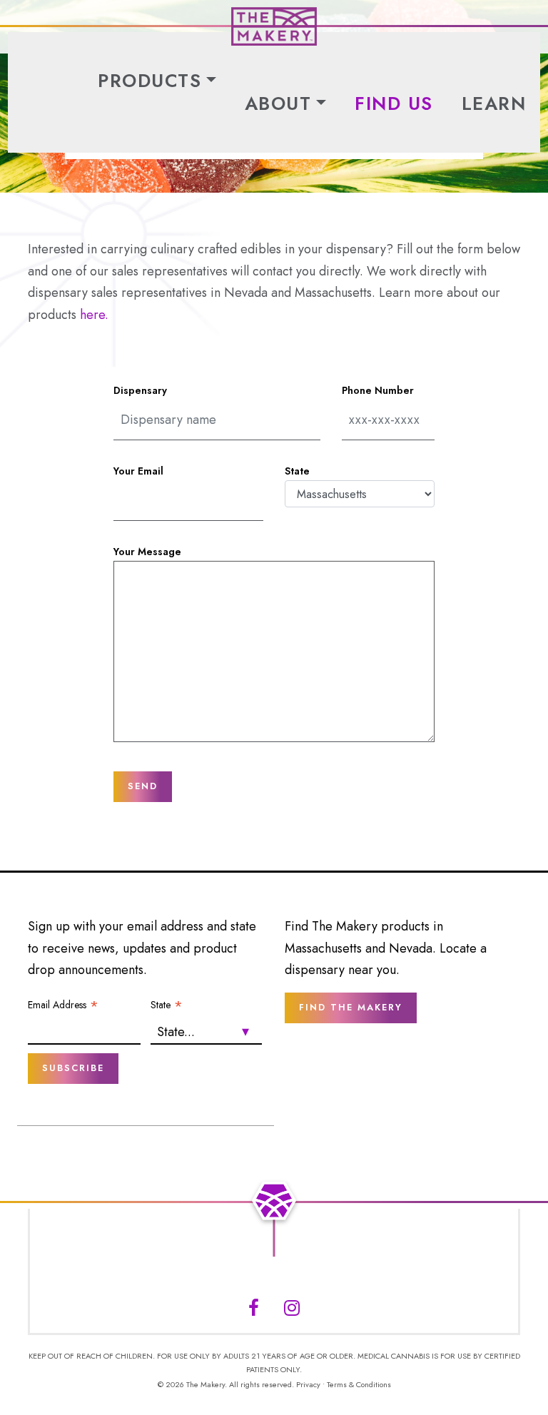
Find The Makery (350, 1007)
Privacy (308, 1384)
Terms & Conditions (359, 1384)
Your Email (138, 471)
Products (149, 81)
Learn (494, 104)
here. (94, 314)
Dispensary (140, 390)
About (278, 104)
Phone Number (378, 390)
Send (143, 786)
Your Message (147, 551)
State (297, 471)
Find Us (394, 104)
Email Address (63, 1005)
